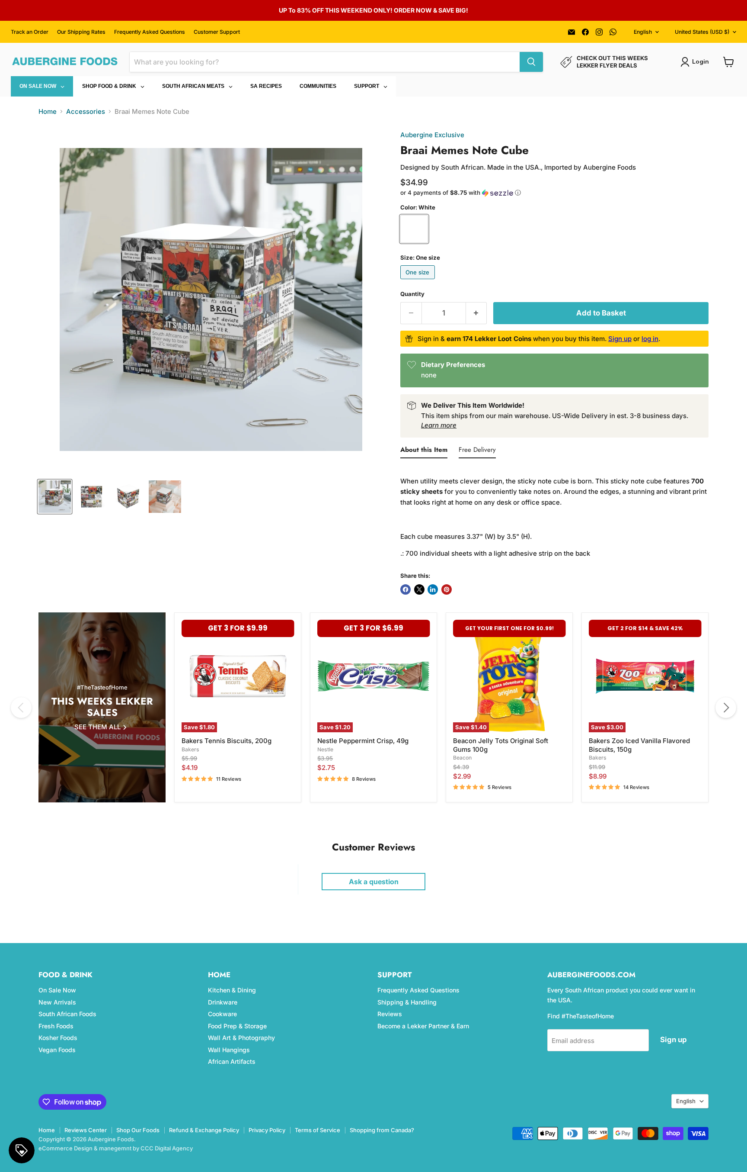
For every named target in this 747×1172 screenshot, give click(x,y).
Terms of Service (317, 1130)
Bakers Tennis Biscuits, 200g (226, 741)
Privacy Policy (267, 1130)
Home (47, 111)
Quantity (412, 294)
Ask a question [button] (374, 881)
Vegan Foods (57, 1049)
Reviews (389, 1013)
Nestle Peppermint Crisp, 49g (363, 741)
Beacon (462, 757)
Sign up (620, 339)
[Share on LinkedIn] (433, 589)
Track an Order (29, 32)
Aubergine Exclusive (432, 135)
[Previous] (21, 707)
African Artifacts (231, 1061)
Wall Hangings (229, 1049)
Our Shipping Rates (81, 32)
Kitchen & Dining (232, 990)
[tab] (423, 451)
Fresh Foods (55, 1026)
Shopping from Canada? (382, 1130)
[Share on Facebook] (405, 589)
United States (702, 32)
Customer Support (217, 32)
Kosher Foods (57, 1037)
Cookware (222, 1013)
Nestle (325, 749)
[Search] (531, 62)
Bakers (190, 749)
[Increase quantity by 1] (476, 313)
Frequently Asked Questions (149, 32)
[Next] (725, 707)
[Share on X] (419, 589)
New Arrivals (57, 1002)
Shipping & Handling (407, 1002)
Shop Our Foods (138, 1130)
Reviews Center (85, 1130)
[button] (554, 193)
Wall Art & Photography (241, 1037)
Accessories (85, 111)
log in (650, 339)
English (643, 32)
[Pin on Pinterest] (446, 589)
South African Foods (67, 1013)
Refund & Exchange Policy (204, 1130)
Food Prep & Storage (237, 1026)
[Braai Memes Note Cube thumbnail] (55, 497)
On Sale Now (57, 990)
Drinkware (222, 1002)
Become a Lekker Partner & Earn (423, 1026)
